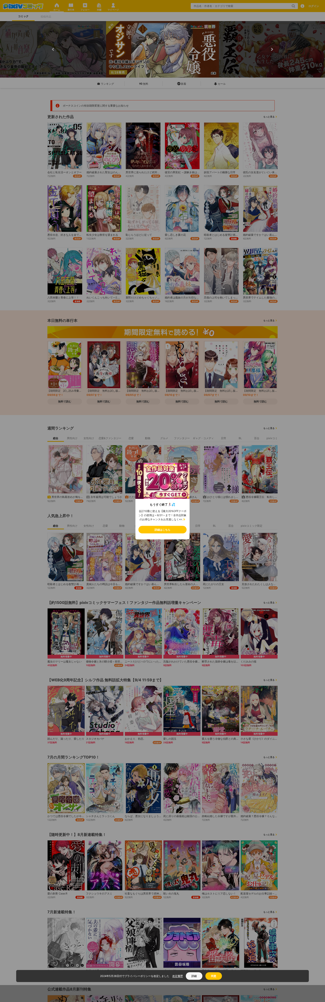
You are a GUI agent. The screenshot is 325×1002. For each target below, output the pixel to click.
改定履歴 (177, 976)
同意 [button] (213, 976)
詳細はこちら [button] (162, 529)
